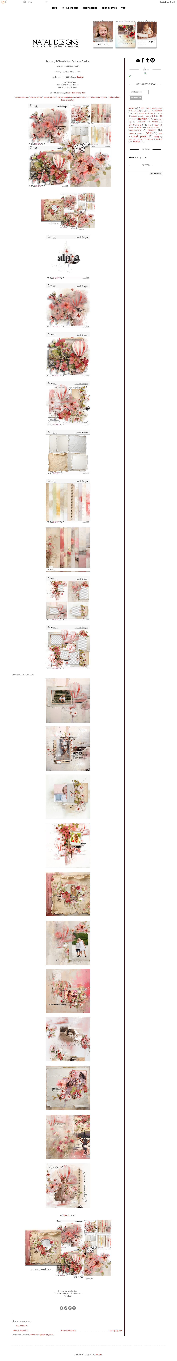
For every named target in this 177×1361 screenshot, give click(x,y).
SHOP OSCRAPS (109, 8)
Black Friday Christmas (154, 108)
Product (151, 130)
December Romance (137, 116)
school (160, 133)
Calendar (158, 110)
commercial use (146, 113)
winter (159, 139)
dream (148, 116)
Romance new (134, 133)
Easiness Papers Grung (98, 97)
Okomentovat (21, 1326)
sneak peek (138, 136)
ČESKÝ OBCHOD (90, 8)
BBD (142, 108)
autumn (132, 108)
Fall (160, 115)
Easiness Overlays (67, 100)
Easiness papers (36, 97)
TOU (123, 8)
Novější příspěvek (20, 1330)
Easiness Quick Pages (65, 97)
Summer (132, 139)
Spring (156, 136)
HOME (54, 8)
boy (144, 111)
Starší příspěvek (116, 1330)
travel (140, 139)
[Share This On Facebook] (61, 1309)
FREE (133, 119)
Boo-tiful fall (135, 111)
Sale (149, 133)
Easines (80, 77)
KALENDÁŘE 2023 (70, 8)
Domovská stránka (68, 1330)
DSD (154, 116)
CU (161, 113)
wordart (136, 141)
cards (135, 113)
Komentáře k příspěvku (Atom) (41, 1334)
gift (154, 119)
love (149, 125)
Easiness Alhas (114, 97)
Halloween (141, 122)
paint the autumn (153, 127)
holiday (155, 122)
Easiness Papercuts (81, 97)
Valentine (149, 139)
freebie (66, 1215)
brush (149, 111)
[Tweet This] (66, 1309)
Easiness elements (21, 97)
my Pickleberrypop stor (75, 93)
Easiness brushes (49, 97)
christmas (135, 124)
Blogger (99, 1354)
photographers (135, 130)
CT (156, 113)
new (139, 127)
